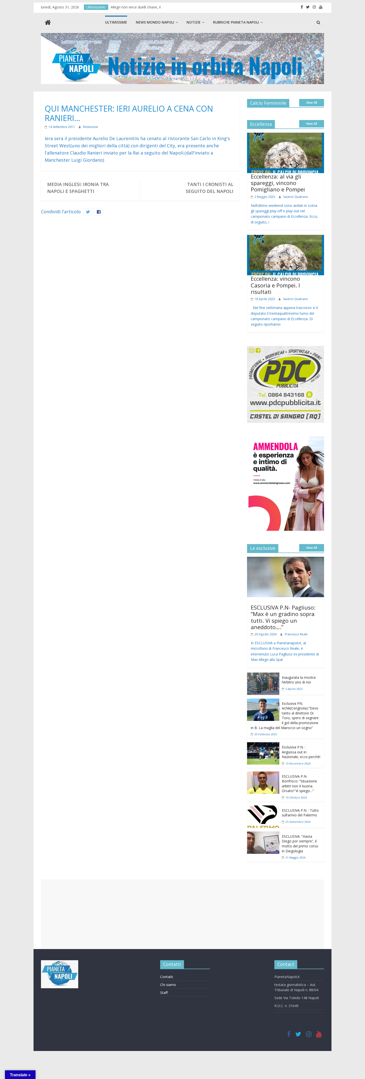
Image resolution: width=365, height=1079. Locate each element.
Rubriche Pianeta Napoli (236, 22)
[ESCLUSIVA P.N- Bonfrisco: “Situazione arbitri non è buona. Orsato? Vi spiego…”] (263, 775)
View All (311, 102)
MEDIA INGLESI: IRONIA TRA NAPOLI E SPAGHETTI (78, 187)
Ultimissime (116, 22)
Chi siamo (168, 984)
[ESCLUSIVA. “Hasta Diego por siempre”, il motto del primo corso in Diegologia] (263, 835)
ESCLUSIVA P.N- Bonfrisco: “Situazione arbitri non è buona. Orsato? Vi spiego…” (299, 783)
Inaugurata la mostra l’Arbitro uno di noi (299, 680)
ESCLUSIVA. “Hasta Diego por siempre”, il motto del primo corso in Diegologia (300, 843)
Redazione (90, 127)
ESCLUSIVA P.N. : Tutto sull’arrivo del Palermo (300, 813)
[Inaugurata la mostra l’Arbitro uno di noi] (263, 676)
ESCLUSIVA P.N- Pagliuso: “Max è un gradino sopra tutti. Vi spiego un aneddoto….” (283, 617)
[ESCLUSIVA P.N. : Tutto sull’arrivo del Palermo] (263, 809)
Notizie (193, 22)
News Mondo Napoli (155, 22)
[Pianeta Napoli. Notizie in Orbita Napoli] (48, 23)
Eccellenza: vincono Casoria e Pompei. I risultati (275, 285)
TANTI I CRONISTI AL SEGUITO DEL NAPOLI (209, 187)
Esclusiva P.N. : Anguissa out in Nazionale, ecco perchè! (301, 752)
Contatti (166, 976)
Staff (164, 992)
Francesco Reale (296, 634)
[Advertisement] (182, 914)
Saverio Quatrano (295, 197)
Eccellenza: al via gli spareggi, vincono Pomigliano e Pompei (278, 183)
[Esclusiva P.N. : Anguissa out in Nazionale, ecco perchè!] (263, 746)
